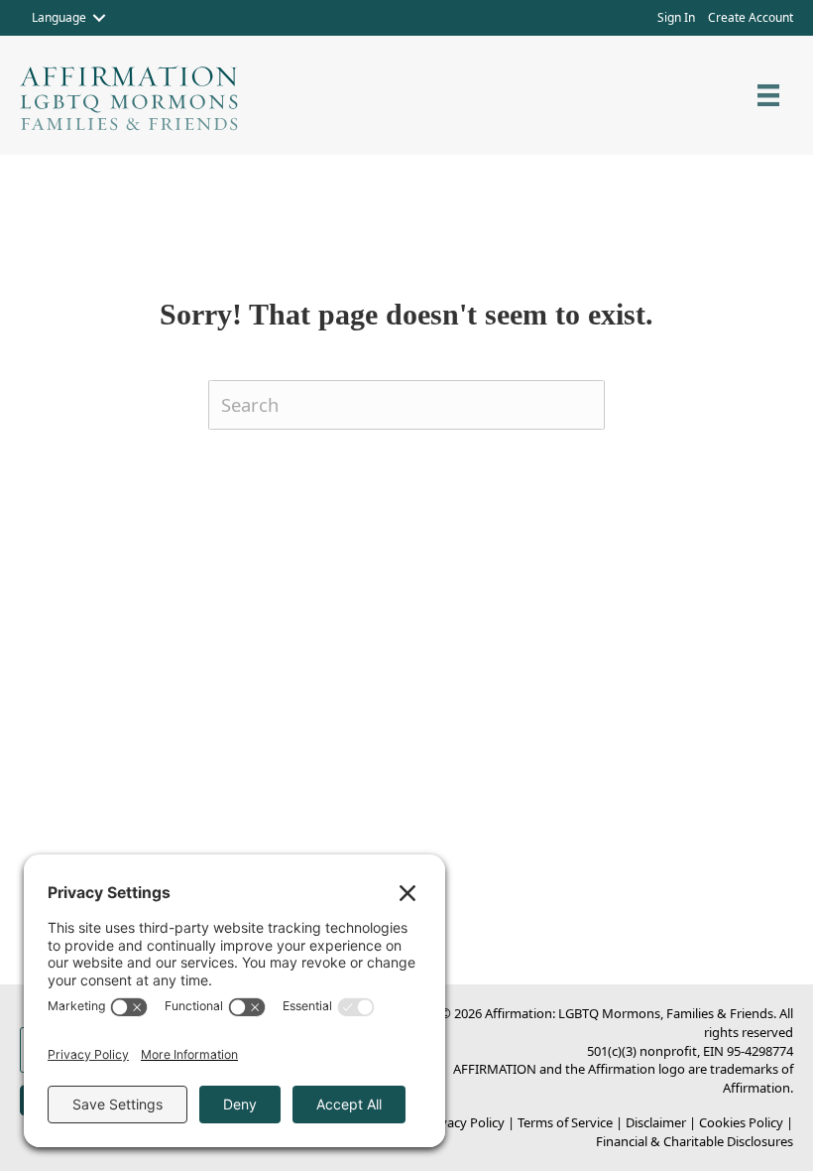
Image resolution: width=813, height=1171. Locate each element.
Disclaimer (656, 1122)
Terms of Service (565, 1122)
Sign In (676, 17)
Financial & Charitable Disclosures (694, 1141)
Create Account (750, 17)
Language (59, 17)
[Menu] (768, 95)
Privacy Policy (464, 1122)
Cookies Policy (741, 1122)
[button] (99, 18)
